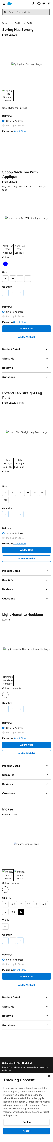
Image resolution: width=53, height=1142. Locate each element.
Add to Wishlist (26, 337)
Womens (6, 23)
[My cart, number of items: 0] (49, 4)
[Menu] (4, 4)
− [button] (5, 292)
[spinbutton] (13, 293)
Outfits (30, 23)
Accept (26, 1130)
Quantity (7, 286)
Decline (26, 1122)
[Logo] (9, 4)
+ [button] (20, 292)
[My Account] (33, 4)
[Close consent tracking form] (49, 1076)
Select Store (19, 131)
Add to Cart (26, 328)
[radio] (5, 264)
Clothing (18, 23)
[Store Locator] (44, 4)
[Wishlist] (39, 4)
